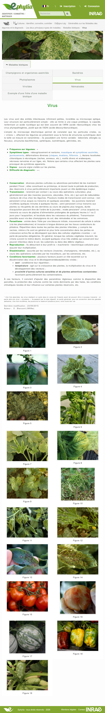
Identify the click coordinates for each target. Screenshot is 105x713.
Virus (84, 27)
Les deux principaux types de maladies (43, 27)
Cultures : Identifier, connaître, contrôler (34, 23)
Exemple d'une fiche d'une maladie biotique (27, 95)
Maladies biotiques (71, 27)
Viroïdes (27, 86)
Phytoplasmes (27, 79)
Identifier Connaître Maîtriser (13, 15)
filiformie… (74, 155)
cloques (54, 155)
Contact (81, 709)
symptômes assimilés (87, 152)
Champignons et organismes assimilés (27, 72)
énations (63, 155)
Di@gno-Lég (60, 23)
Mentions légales (68, 709)
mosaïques (66, 152)
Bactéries (77, 72)
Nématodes (77, 86)
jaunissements (17, 155)
